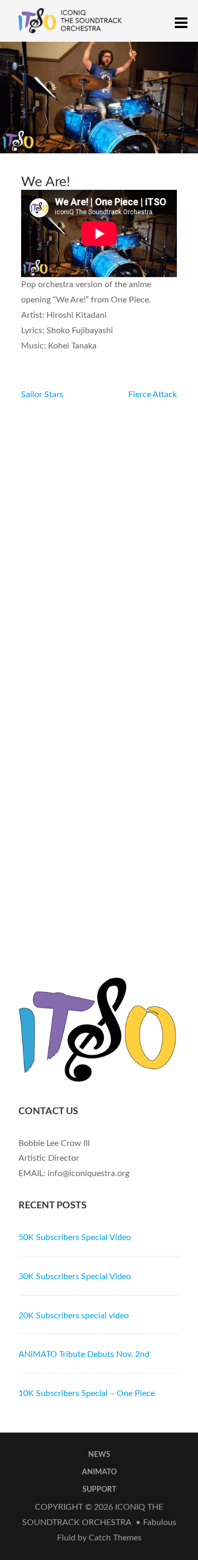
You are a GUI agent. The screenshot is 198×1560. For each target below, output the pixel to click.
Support (99, 1489)
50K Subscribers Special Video (74, 1237)
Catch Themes (115, 1538)
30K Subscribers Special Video (74, 1276)
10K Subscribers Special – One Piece (86, 1393)
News (99, 1454)
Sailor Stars (42, 394)
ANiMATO (99, 1472)
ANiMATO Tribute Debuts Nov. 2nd (83, 1354)
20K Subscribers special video (73, 1315)
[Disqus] (99, 534)
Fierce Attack (152, 394)
